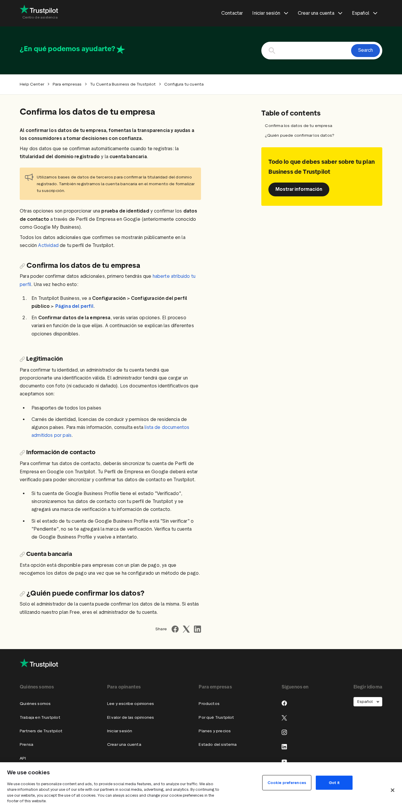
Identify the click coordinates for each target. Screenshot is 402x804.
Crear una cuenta (124, 744)
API (23, 758)
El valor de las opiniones (130, 717)
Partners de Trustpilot (41, 730)
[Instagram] (284, 732)
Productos (209, 703)
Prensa (26, 744)
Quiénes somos (35, 703)
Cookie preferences (287, 782)
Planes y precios (215, 730)
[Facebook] (284, 703)
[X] (284, 718)
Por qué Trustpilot (216, 717)
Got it (334, 782)
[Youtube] (284, 761)
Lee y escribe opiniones (130, 703)
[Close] (392, 790)
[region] (201, 783)
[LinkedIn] (284, 746)
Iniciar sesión (119, 730)
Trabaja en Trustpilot (40, 717)
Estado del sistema (218, 744)
